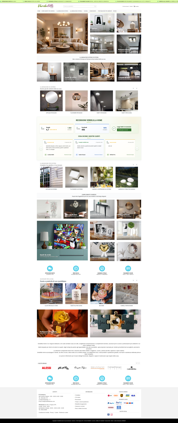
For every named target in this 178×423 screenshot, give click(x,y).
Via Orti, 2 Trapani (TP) (47, 404)
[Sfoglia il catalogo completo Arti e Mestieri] (46, 368)
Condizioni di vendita (44, 412)
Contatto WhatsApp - (44, 399)
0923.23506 (44, 409)
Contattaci (77, 395)
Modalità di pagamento (80, 404)
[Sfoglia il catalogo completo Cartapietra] (114, 368)
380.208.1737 (44, 398)
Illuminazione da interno (48, 87)
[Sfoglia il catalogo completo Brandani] (80, 368)
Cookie (56, 412)
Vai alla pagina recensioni (124, 130)
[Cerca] (95, 6)
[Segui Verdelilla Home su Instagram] (111, 414)
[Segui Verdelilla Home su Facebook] (108, 414)
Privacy (52, 412)
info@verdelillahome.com (48, 401)
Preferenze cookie (63, 412)
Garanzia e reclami (80, 406)
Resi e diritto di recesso (81, 408)
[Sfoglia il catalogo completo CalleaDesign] (97, 367)
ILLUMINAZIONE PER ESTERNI (48, 163)
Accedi (131, 6)
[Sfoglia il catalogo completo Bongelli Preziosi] (63, 367)
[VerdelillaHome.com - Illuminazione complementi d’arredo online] (46, 6)
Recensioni (78, 399)
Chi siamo (77, 397)
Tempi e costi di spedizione (82, 401)
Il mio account (126, 6)
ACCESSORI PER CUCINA (46, 279)
